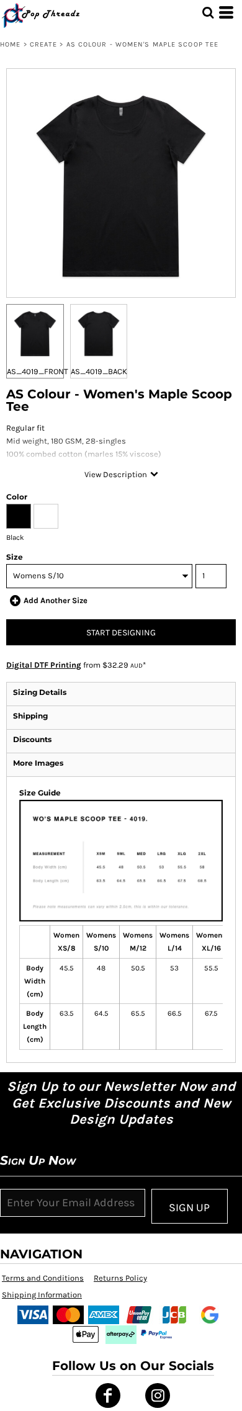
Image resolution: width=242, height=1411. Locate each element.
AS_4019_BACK (99, 371)
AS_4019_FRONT (37, 371)
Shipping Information (42, 1294)
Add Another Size (55, 600)
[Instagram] (157, 1395)
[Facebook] (108, 1395)
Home (10, 44)
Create (44, 44)
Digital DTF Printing (43, 665)
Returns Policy (120, 1278)
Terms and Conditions (43, 1278)
